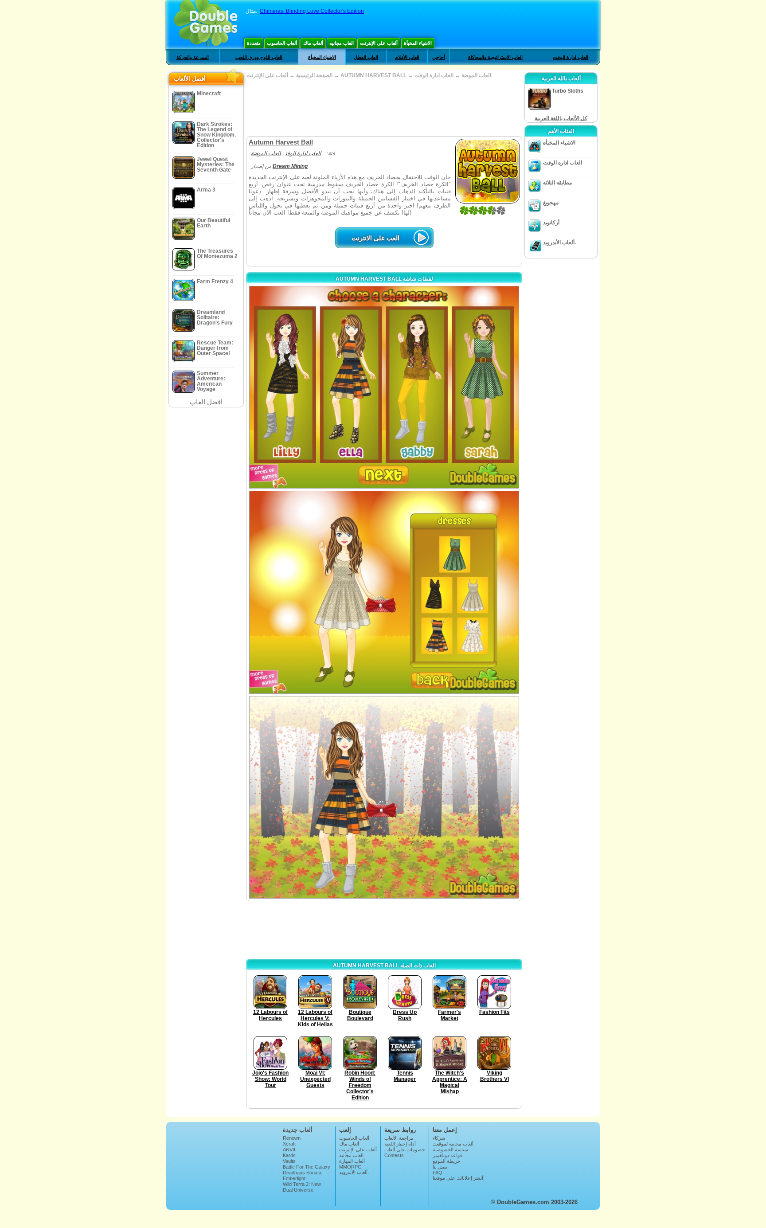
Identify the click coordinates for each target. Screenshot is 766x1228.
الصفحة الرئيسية (314, 75)
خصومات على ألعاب (404, 1149)
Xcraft (289, 1143)
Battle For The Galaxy (306, 1166)
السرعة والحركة (192, 57)
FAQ (437, 1172)
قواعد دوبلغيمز (447, 1155)
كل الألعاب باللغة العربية (561, 118)
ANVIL (290, 1149)
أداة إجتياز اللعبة (400, 1143)
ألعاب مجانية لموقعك (453, 1143)
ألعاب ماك (313, 43)
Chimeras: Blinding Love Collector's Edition (312, 11)
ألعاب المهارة (352, 1161)
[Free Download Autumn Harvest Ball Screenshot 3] (384, 797)
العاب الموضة (476, 75)
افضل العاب (206, 402)
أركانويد (551, 222)
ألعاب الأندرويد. (559, 242)
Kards (289, 1155)
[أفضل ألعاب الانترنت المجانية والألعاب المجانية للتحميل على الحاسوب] (206, 24)
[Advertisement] (384, 107)
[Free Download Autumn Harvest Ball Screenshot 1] (384, 387)
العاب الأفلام (407, 57)
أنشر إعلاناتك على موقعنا (458, 1178)
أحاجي (438, 57)
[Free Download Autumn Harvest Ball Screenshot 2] (384, 592)
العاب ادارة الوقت (570, 57)
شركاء (439, 1138)
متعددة (254, 43)
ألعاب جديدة (298, 1129)
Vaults (289, 1161)
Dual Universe (298, 1190)
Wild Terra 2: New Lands (302, 1186)
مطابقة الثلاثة (557, 183)
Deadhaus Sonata (302, 1172)
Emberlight (294, 1178)
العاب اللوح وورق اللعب (258, 57)
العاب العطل (366, 57)
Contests (394, 1155)
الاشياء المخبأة (418, 43)
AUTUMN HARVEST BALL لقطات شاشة (384, 279)
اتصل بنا (441, 1166)
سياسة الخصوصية (450, 1149)
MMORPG (350, 1166)
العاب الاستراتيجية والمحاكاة (495, 57)
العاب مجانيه (341, 43)
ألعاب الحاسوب (282, 43)
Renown (292, 1138)
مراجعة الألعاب (399, 1138)
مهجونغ (551, 202)
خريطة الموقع (447, 1161)
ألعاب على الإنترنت (379, 43)
